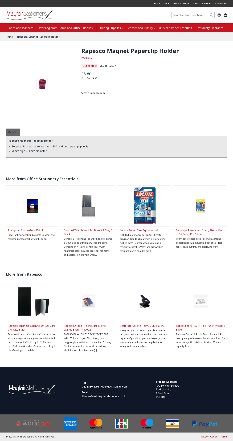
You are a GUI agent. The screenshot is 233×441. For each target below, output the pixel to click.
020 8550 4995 (90, 386)
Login (186, 3)
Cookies (214, 436)
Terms (224, 436)
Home (157, 3)
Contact (167, 3)
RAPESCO (87, 57)
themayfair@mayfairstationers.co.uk (104, 396)
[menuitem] (20, 28)
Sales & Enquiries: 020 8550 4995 (210, 3)
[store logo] (30, 14)
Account (177, 3)
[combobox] (193, 15)
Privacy (204, 436)
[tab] (13, 132)
